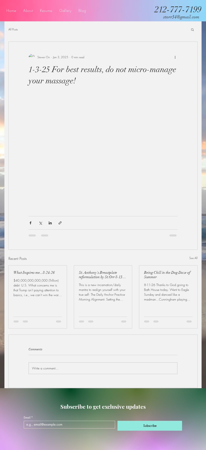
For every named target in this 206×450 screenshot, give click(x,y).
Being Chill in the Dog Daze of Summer (167, 274)
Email (28, 417)
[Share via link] (60, 223)
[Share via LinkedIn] (50, 223)
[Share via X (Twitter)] (40, 223)
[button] (192, 29)
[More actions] (175, 57)
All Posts (13, 29)
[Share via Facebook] (30, 223)
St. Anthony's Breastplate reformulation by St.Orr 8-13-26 (101, 274)
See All (193, 258)
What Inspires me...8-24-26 (34, 272)
